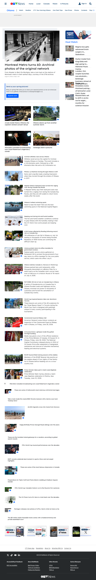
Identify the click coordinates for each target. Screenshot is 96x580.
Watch (55, 4)
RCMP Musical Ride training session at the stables (41, 355)
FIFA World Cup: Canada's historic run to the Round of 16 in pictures (37, 488)
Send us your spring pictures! (17, 86)
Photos (76, 10)
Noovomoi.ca (74, 567)
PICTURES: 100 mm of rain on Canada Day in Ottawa (41, 282)
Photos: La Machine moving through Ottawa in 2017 (41, 172)
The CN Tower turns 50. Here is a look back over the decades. (39, 497)
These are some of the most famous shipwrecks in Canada (39, 467)
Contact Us (67, 548)
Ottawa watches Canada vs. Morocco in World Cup (41, 265)
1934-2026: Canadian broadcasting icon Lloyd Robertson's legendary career (17, 149)
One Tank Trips (58, 10)
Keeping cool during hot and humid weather (38, 216)
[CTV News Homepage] (17, 4)
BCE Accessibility (12, 565)
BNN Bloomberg (54, 567)
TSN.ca (51, 570)
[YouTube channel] (15, 555)
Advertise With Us (57, 548)
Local (38, 4)
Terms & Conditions (34, 567)
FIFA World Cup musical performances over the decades (40, 445)
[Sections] (6, 4)
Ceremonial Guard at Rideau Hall (35, 318)
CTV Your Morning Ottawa (42, 10)
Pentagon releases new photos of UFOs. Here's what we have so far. (36, 509)
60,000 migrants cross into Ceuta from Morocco (43, 407)
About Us (47, 548)
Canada (46, 4)
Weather (28, 10)
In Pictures (64, 4)
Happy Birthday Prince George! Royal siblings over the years (39, 425)
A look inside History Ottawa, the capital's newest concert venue (17, 124)
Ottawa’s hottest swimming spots (35, 202)
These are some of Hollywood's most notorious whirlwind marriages (36, 390)
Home (31, 4)
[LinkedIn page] (19, 555)
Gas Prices (68, 10)
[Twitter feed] (8, 555)
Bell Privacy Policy (33, 565)
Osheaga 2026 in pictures (42, 147)
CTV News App (29, 548)
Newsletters (39, 548)
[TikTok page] (11, 555)
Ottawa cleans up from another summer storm (45, 124)
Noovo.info (73, 565)
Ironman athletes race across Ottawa (36, 156)
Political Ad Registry (34, 570)
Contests (84, 10)
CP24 (50, 565)
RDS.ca (72, 570)
